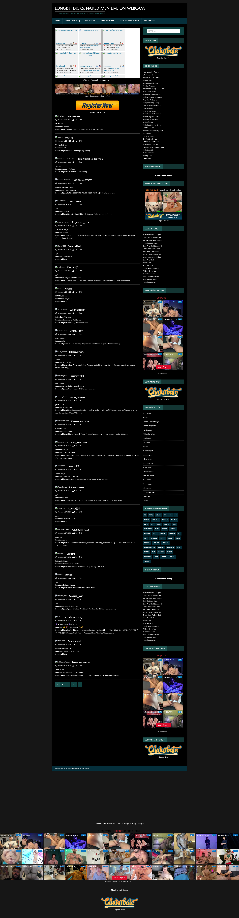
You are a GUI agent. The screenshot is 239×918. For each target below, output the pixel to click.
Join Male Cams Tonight (152, 234)
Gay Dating (90, 21)
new (178, 547)
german (154, 538)
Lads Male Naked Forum (152, 105)
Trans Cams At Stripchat (152, 257)
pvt (153, 552)
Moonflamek (76, 487)
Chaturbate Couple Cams (152, 237)
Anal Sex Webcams (150, 100)
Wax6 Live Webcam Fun (152, 254)
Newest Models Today (151, 77)
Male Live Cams (148, 153)
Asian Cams (147, 262)
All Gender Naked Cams (151, 94)
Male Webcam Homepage (152, 97)
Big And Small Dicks (150, 139)
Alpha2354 (74, 508)
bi (176, 515)
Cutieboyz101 (77, 376)
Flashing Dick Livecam (151, 119)
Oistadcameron (80, 421)
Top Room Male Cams (151, 83)
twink (163, 557)
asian (158, 515)
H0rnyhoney (76, 352)
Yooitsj (69, 137)
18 (145, 515)
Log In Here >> (163, 220)
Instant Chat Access (97, 112)
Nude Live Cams (149, 274)
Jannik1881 (73, 466)
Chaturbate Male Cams (151, 248)
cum (174, 524)
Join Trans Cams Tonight (152, 251)
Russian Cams (148, 265)
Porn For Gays (148, 136)
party (146, 552)
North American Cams (151, 268)
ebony (173, 529)
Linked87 (71, 553)
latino (146, 543)
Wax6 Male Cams (149, 75)
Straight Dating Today (151, 102)
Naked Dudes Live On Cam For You (97, 96)
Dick (75, 120)
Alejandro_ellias (81, 222)
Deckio (69, 574)
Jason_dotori (77, 397)
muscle (161, 547)
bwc (146, 524)
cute (157, 529)
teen (156, 557)
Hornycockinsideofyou (90, 158)
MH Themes (85, 768)
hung (178, 538)
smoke (169, 552)
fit (179, 533)
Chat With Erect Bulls (151, 141)
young (146, 561)
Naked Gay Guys (149, 108)
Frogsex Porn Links (150, 279)
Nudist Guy (147, 133)
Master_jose (76, 596)
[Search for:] (163, 31)
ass (165, 515)
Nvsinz (68, 288)
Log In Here (149, 21)
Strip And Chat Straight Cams (154, 246)
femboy (163, 533)
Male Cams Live (148, 150)
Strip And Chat (148, 260)
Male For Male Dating (163, 175)
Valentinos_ (75, 617)
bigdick (165, 519)
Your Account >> (163, 374)
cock (159, 524)
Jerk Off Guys (148, 122)
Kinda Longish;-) (72, 21)
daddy (164, 529)
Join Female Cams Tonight (152, 240)
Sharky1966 (74, 246)
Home (57, 21)
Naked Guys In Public (151, 116)
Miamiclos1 (74, 641)
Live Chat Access (149, 282)
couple (166, 524)
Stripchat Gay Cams (150, 243)
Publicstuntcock (81, 662)
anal (151, 515)
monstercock (149, 547)
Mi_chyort (74, 116)
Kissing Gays (147, 155)
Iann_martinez (79, 442)
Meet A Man (147, 80)
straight (147, 557)
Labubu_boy (76, 330)
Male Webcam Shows (129, 21)
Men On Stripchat (149, 91)
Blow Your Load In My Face (153, 130)
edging (147, 533)
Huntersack (75, 201)
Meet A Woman (108, 21)
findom (172, 533)
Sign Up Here (163, 757)
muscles (170, 547)
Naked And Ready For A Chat (153, 88)
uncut (172, 557)
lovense (156, 543)
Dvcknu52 (72, 267)
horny (170, 538)
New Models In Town (151, 72)
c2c (152, 524)
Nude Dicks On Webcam (152, 114)
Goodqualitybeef (82, 180)
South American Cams (151, 276)
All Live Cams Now (149, 271)
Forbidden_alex (80, 529)
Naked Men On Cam (150, 144)
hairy (162, 538)
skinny (161, 552)
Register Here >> (163, 58)
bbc (171, 515)
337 (74, 684)
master (165, 543)
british (174, 519)
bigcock (155, 519)
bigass (146, 519)
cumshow (148, 529)
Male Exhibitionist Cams (152, 125)
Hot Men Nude (148, 128)
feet (154, 533)
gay (145, 538)
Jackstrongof (77, 309)
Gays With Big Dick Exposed (153, 147)
